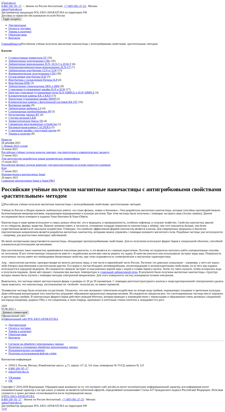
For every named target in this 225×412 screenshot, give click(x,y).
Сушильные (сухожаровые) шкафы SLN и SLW (36, 89)
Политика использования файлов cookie (32, 353)
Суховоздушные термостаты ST (27, 57)
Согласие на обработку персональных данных (36, 343)
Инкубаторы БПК (19, 83)
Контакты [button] (14, 37)
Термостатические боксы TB (25, 120)
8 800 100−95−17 (11, 6)
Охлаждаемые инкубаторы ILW (27, 76)
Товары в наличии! (19, 331)
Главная (6, 43)
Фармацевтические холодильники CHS (32, 73)
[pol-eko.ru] (8, 2)
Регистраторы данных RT (23, 114)
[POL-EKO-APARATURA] (18, 396)
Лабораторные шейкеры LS (24, 108)
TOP (4, 408)
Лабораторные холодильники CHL (29, 60)
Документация (17, 324)
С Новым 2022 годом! (14, 145)
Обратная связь (17, 334)
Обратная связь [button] (17, 34)
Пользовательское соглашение (26, 350)
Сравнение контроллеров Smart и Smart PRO (28, 180)
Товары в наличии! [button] (19, 31)
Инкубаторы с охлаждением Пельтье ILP (33, 79)
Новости (16, 43)
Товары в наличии (19, 133)
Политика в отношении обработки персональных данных (43, 347)
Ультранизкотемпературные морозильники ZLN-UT (39, 67)
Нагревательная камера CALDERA (29, 127)
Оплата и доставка (19, 328)
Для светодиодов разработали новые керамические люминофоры (40, 158)
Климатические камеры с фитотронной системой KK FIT (43, 101)
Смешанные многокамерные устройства (32, 124)
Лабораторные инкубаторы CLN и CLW (32, 70)
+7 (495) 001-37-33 (75, 6)
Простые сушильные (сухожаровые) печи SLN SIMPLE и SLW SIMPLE (51, 92)
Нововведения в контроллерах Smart (23, 174)
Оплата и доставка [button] (19, 28)
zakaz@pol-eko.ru (11, 9)
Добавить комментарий (15, 312)
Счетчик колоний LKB (22, 117)
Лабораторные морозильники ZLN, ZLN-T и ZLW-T (39, 64)
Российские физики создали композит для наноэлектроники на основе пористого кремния (55, 164)
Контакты (14, 337)
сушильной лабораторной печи (118, 272)
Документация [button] (17, 25)
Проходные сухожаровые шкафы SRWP (32, 98)
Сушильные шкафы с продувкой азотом (32, 130)
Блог (4, 168)
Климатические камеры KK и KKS (29, 95)
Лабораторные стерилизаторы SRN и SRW (34, 86)
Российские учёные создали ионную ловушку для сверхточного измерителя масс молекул (55, 152)
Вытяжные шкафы (19, 105)
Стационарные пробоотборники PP (29, 111)
